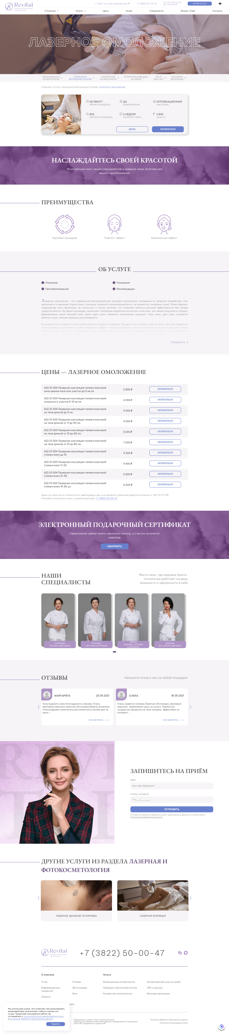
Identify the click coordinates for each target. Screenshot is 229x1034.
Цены (105, 11)
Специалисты (156, 11)
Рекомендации (125, 289)
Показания (123, 282)
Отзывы (76, 981)
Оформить (114, 546)
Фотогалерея (79, 987)
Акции (129, 11)
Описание (51, 282)
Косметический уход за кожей (136, 78)
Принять (55, 1024)
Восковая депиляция (177, 78)
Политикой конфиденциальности (146, 817)
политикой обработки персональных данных (31, 1019)
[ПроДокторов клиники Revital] (180, 954)
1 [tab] (114, 651)
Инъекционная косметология (51, 78)
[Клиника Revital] (54, 953)
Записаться (200, 3)
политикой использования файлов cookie (44, 1016)
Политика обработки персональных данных (169, 1020)
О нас (44, 981)
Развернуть (178, 342)
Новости (45, 996)
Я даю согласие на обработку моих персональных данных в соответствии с (168, 815)
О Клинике (50, 11)
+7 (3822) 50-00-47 (147, 3)
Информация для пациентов (50, 989)
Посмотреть (96, 719)
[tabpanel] (58, 620)
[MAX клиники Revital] (186, 954)
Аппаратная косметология (108, 78)
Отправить (171, 809)
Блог (75, 993)
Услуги (79, 11)
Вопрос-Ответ (188, 11)
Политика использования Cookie (174, 1023)
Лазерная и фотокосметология (80, 78)
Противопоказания (57, 289)
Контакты (217, 11)
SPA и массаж (158, 78)
